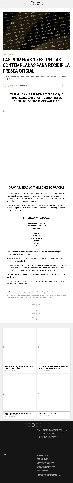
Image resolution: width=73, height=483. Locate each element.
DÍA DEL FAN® (42, 433)
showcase (43, 297)
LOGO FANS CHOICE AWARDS (59, 432)
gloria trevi (45, 295)
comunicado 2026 (13, 294)
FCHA (11, 86)
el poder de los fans (40, 294)
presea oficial (35, 297)
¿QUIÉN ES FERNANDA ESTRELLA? (47, 435)
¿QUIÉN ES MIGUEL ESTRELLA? (46, 437)
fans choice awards (14, 295)
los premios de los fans (16, 297)
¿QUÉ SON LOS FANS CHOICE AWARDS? (51, 429)
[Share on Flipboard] (64, 85)
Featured (24, 295)
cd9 (52, 292)
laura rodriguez (60, 295)
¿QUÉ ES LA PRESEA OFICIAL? (45, 430)
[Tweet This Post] (61, 85)
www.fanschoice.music (43, 470)
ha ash (52, 295)
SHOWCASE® (50, 433)
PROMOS (47, 432)
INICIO (38, 429)
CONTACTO (41, 432)
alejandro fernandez (37, 292)
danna (22, 294)
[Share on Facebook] (57, 85)
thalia (50, 297)
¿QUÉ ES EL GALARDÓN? (60, 430)
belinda (47, 292)
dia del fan (28, 294)
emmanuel (51, 294)
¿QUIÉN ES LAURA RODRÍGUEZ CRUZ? (48, 436)
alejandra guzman (23, 292)
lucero (27, 297)
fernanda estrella (34, 295)
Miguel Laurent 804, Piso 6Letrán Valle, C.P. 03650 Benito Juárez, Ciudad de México (46, 465)
